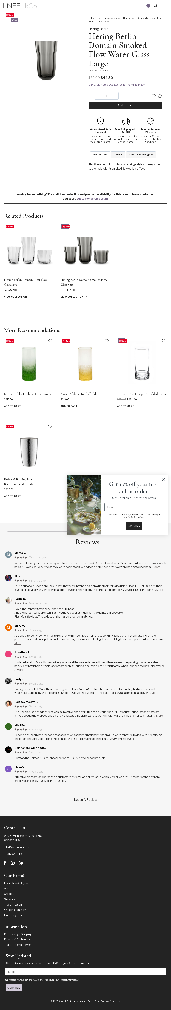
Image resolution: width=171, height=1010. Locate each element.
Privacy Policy (94, 1001)
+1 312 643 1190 (13, 854)
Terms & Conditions (110, 1001)
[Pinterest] (21, 863)
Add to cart (125, 105)
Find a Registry (13, 915)
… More (155, 567)
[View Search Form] (155, 5)
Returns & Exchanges (17, 939)
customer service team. (92, 198)
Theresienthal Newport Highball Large (141, 394)
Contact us (116, 84)
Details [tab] (118, 154)
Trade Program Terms (17, 944)
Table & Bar (95, 18)
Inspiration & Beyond (16, 883)
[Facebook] (5, 863)
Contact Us (14, 827)
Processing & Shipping (17, 934)
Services (9, 899)
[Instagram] (13, 863)
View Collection (15, 297)
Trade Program (13, 904)
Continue (14, 987)
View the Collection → (100, 70)
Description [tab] (100, 154)
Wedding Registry (15, 909)
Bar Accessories (112, 18)
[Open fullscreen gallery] (79, 86)
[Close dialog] (163, 480)
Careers (9, 893)
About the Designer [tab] (141, 154)
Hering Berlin (99, 29)
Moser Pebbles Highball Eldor (80, 394)
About (8, 888)
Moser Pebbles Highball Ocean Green (28, 394)
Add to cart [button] (12, 406)
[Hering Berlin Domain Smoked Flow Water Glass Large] (45, 52)
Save (11, 15)
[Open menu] (164, 6)
